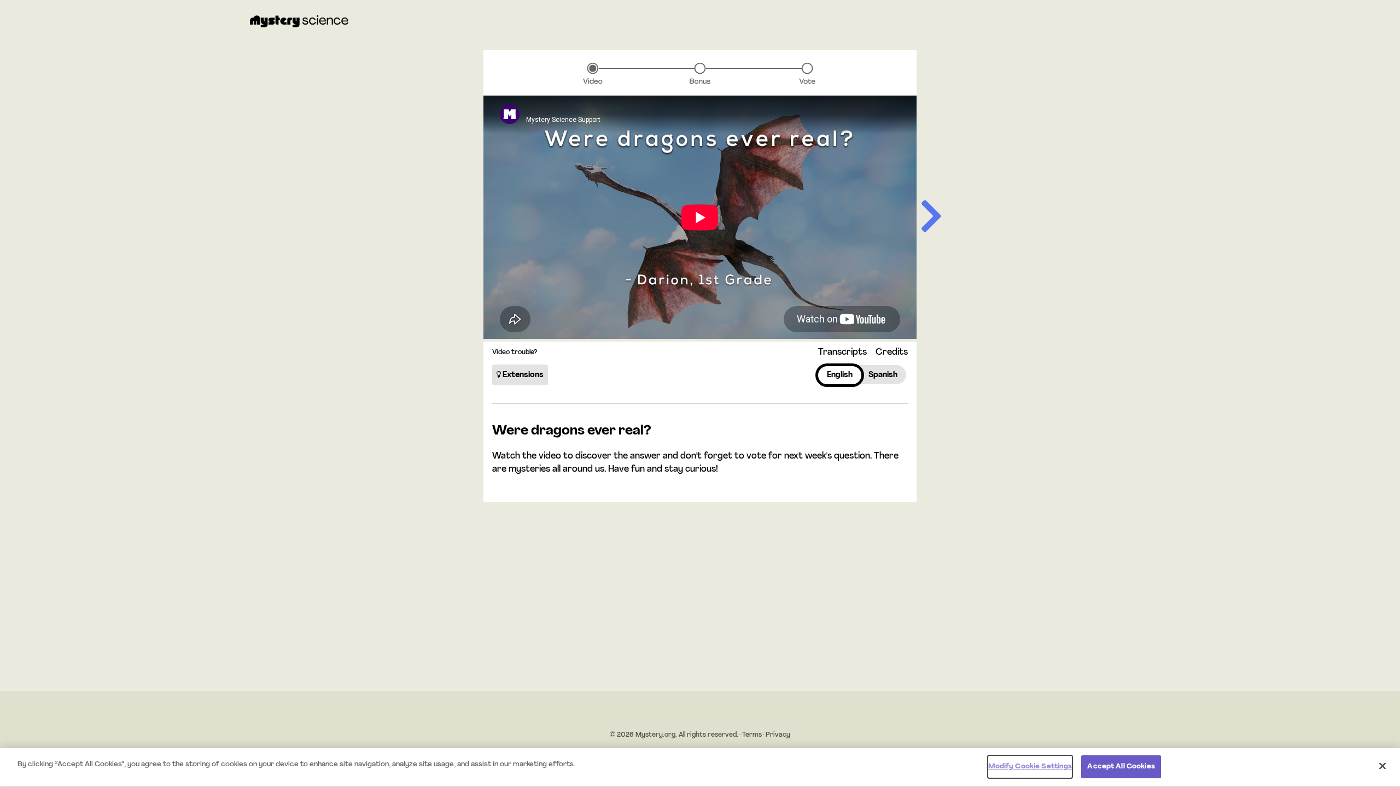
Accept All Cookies (1120, 766)
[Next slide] (931, 217)
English (840, 375)
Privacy (778, 735)
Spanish (882, 375)
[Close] (1382, 766)
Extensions (522, 375)
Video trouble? (514, 352)
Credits (892, 352)
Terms (752, 735)
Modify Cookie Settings (1030, 766)
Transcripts (842, 352)
